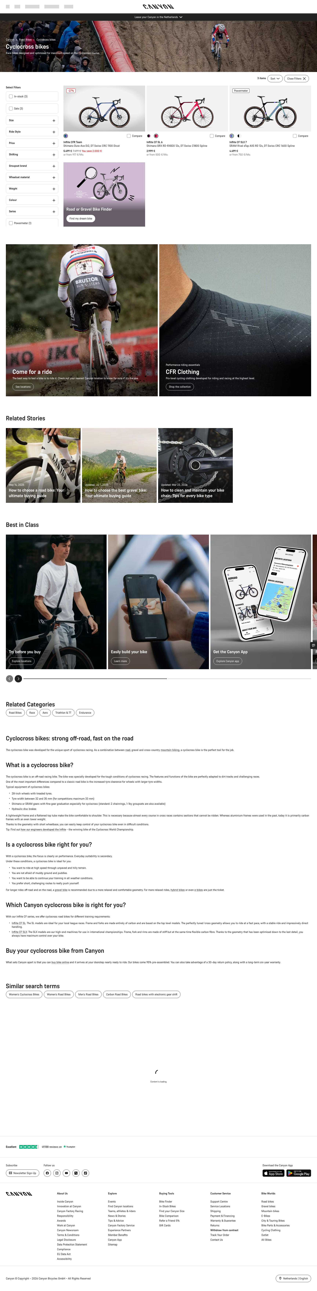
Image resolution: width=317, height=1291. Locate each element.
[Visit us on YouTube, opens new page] (66, 1173)
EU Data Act (64, 1254)
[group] (158, 608)
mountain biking (170, 750)
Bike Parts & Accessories (275, 1225)
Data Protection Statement (72, 1244)
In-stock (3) (21, 96)
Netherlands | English (295, 1278)
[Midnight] (239, 136)
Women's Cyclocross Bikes (24, 994)
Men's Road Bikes (88, 994)
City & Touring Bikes (273, 1220)
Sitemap (112, 1244)
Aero (45, 712)
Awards (61, 1220)
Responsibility (65, 1216)
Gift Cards (165, 1225)
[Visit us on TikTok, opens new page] (85, 1173)
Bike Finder (165, 1201)
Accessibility (64, 1259)
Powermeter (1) (22, 223)
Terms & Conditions (68, 1235)
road (127, 750)
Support (68, 6)
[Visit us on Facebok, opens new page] (47, 1173)
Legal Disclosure (66, 1239)
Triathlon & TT (63, 712)
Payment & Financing (222, 1216)
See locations (23, 386)
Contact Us (216, 1239)
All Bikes (266, 1239)
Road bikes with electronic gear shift (156, 994)
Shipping (215, 1211)
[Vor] (18, 678)
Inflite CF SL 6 (155, 142)
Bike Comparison (168, 1216)
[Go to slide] (239, 678)
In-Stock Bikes (167, 1206)
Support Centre (219, 1201)
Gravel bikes (268, 1206)
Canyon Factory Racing (70, 1211)
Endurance (85, 712)
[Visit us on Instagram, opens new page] (57, 1173)
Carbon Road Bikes (117, 994)
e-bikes (198, 890)
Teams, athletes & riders (122, 1211)
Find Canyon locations (120, 1206)
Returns (214, 1225)
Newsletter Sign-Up (24, 1173)
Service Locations (220, 1206)
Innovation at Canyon (69, 1206)
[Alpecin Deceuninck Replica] (149, 136)
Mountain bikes (270, 1211)
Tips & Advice (116, 1220)
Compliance (63, 1249)
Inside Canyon (65, 1201)
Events (112, 1201)
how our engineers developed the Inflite (43, 829)
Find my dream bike (81, 218)
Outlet (264, 1235)
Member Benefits (118, 1235)
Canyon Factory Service (121, 1225)
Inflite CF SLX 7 (238, 142)
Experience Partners (119, 1230)
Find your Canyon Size (171, 1211)
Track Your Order (219, 1235)
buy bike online (60, 962)
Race (32, 712)
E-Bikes (265, 1216)
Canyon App (115, 1239)
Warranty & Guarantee (223, 1220)
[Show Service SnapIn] (313, 645)
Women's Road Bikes (59, 994)
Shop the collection (180, 386)
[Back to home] (158, 6)
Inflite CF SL (18, 923)
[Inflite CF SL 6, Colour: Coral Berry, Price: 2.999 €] (187, 108)
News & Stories (117, 1216)
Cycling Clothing (270, 1230)
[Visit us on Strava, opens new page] (76, 1173)
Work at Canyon (66, 1225)
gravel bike (61, 890)
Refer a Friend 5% (169, 1220)
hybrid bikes (178, 890)
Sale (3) (18, 108)
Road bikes (267, 1201)
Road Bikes (25, 39)
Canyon (10, 39)
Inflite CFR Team (72, 142)
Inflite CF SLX (19, 932)
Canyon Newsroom (68, 1230)
